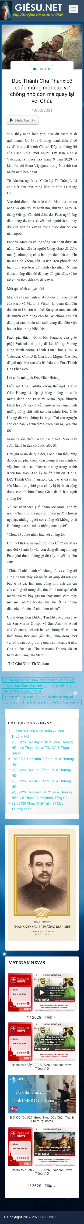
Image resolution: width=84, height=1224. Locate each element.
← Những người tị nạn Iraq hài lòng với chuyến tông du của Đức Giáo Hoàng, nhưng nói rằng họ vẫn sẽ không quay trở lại (39, 685)
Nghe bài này (25, 120)
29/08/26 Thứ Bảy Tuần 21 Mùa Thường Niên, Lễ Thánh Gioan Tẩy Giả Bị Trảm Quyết (42, 747)
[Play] (42, 992)
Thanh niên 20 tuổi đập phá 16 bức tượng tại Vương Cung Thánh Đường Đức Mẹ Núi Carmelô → (41, 699)
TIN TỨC (45, 69)
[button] (50, 1017)
